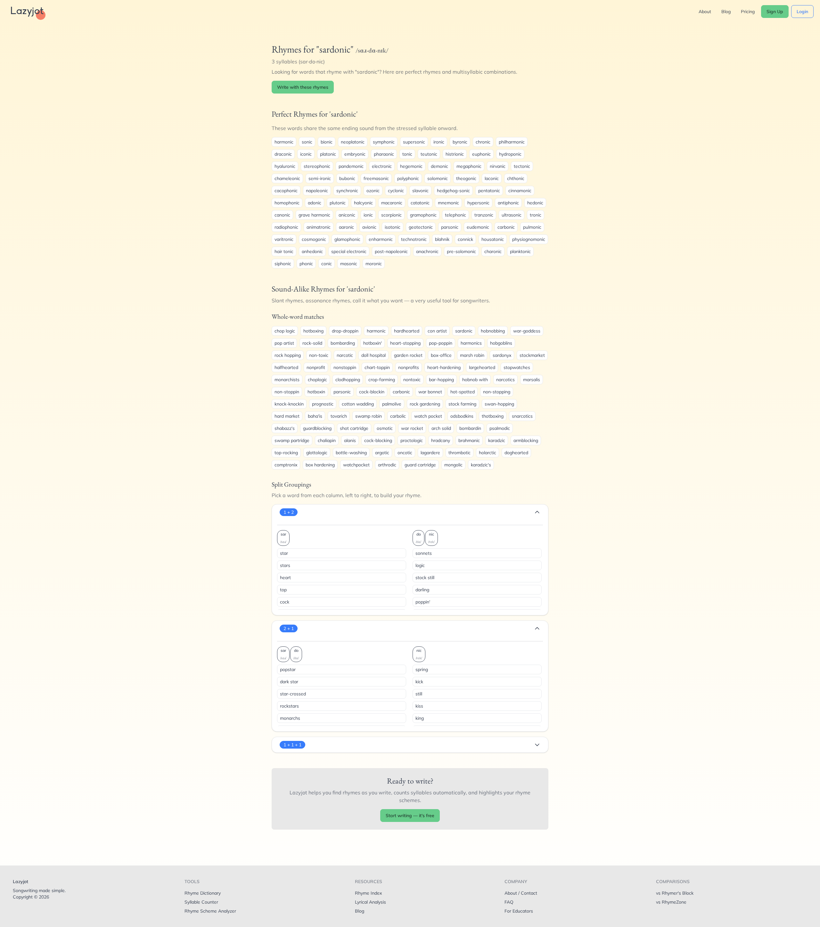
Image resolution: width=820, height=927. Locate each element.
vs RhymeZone (671, 902)
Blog (726, 11)
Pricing (748, 11)
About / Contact (520, 893)
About (705, 11)
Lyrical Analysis (370, 902)
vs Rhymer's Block (674, 893)
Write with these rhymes (302, 87)
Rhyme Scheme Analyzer (210, 911)
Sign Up (775, 11)
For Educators (518, 911)
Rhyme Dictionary (202, 893)
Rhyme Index (368, 893)
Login (802, 11)
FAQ (508, 902)
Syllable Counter (201, 902)
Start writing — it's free (410, 815)
